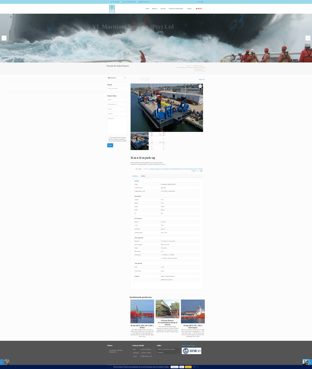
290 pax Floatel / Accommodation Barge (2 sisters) (167, 322)
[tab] (135, 176)
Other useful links (188, 345)
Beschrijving (135, 176)
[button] (200, 86)
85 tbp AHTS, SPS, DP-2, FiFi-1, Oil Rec (142, 327)
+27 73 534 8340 (114, 2)
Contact (143, 176)
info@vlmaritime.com (144, 2)
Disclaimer (160, 352)
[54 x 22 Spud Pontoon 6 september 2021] (4, 362)
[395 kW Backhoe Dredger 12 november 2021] (307, 362)
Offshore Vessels (198, 66)
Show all (202, 79)
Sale (201, 171)
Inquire (144, 336)
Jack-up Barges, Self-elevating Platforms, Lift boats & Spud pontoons (179, 169)
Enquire (163, 164)
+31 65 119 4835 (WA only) (128, 2)
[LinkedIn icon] (202, 2)
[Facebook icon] (200, 2)
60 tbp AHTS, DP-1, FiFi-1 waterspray (192, 327)
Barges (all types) (155, 169)
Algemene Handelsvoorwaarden (166, 349)
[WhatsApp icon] (198, 2)
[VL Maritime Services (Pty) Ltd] (112, 9)
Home (188, 66)
